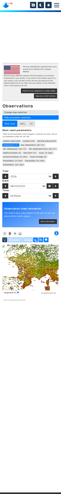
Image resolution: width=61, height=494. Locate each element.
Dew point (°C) (30, 153)
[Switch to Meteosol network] (28, 239)
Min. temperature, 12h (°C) (15, 149)
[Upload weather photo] (33, 5)
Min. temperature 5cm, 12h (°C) (43, 149)
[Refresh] (4, 234)
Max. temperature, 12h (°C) (33, 145)
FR (11, 3)
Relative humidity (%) (12, 153)
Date (5, 180)
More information (48, 221)
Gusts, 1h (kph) (46, 153)
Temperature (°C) (11, 145)
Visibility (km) (29, 141)
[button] (55, 248)
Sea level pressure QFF (46, 141)
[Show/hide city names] (20, 234)
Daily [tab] (22, 123)
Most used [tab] (10, 123)
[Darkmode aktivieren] (41, 5)
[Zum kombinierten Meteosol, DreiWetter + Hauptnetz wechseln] (15, 239)
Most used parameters (16, 130)
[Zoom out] (15, 234)
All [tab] (31, 123)
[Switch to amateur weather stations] (35, 239)
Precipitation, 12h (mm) (13, 164)
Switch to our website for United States (39, 91)
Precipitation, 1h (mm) (13, 161)
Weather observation (11, 141)
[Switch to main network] (4, 239)
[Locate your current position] (10, 234)
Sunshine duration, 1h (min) (15, 157)
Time (5, 190)
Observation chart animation (22, 208)
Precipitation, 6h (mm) (35, 161)
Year (5, 171)
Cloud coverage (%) (38, 157)
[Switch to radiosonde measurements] (46, 239)
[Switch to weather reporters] (40, 239)
